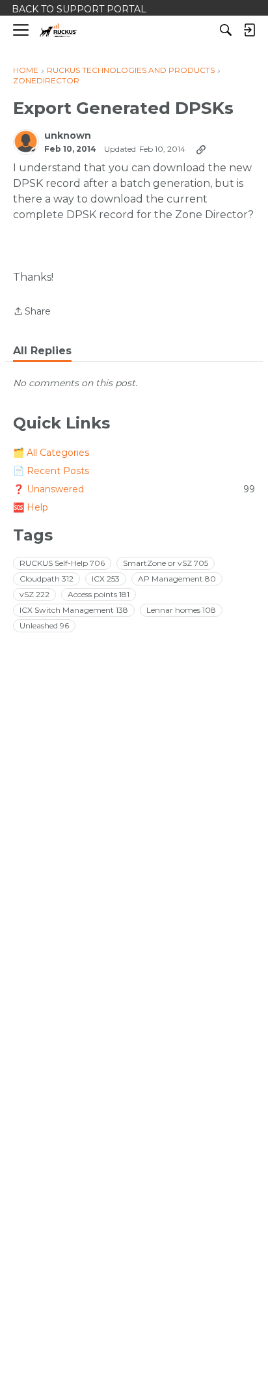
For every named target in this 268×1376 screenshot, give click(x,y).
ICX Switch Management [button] (74, 610)
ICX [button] (106, 578)
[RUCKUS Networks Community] (58, 30)
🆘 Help (30, 507)
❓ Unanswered (134, 489)
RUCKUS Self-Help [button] (62, 563)
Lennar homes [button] (181, 610)
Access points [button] (98, 594)
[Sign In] (249, 30)
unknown (67, 135)
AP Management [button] (177, 578)
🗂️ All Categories (51, 452)
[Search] (225, 30)
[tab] (42, 351)
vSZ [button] (34, 594)
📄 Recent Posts (51, 471)
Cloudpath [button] (47, 578)
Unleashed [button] (44, 625)
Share (32, 312)
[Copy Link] (201, 149)
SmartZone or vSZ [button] (165, 563)
